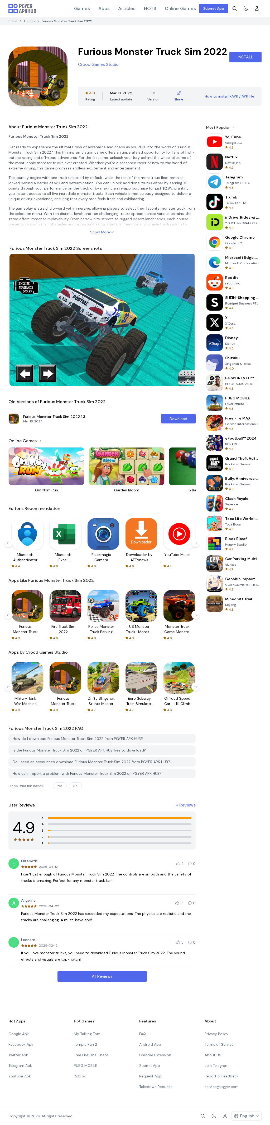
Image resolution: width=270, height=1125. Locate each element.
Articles (127, 8)
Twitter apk (18, 1055)
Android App (150, 1044)
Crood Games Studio (98, 64)
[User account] (257, 8)
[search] (234, 8)
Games (82, 8)
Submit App (213, 8)
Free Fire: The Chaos (91, 1055)
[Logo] (22, 8)
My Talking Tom (87, 1033)
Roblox (80, 1076)
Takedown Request (155, 1086)
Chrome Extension (155, 1055)
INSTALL (245, 57)
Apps (104, 8)
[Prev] (18, 320)
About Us (213, 1055)
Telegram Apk (20, 1065)
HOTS (150, 8)
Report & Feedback (221, 1076)
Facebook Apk (20, 1044)
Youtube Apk (19, 1076)
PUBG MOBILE (85, 1065)
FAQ (142, 1033)
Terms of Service (219, 1044)
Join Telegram (217, 1065)
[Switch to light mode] (245, 8)
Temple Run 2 (85, 1044)
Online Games (180, 8)
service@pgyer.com (222, 1086)
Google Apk (18, 1033)
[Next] (185, 320)
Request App (150, 1076)
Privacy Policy (216, 1033)
